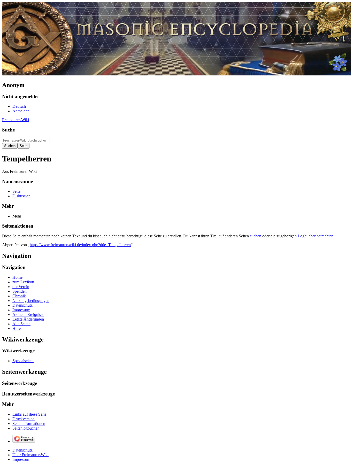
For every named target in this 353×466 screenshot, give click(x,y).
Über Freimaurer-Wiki (30, 455)
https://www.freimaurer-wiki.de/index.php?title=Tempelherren (80, 245)
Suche (8, 130)
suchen (255, 236)
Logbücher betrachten (315, 236)
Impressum (21, 459)
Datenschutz (22, 450)
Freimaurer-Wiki (15, 120)
